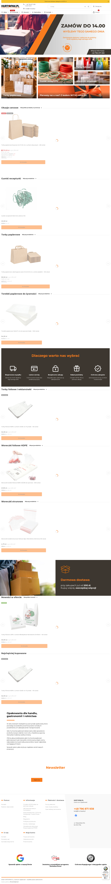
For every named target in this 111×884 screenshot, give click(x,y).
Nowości (26, 12)
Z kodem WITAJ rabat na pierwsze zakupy (30, 805)
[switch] (105, 878)
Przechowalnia (27, 841)
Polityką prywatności (61, 785)
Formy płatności (50, 804)
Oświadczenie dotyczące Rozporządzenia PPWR (30, 827)
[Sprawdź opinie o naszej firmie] (20, 861)
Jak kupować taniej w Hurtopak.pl (29, 809)
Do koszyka (23, 162)
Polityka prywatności (29, 821)
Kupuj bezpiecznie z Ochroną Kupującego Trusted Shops (32, 813)
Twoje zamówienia (28, 837)
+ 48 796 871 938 (30, 4)
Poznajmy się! (5, 839)
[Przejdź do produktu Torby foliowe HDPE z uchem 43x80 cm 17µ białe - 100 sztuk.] (21, 409)
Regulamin (48, 784)
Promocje (15, 12)
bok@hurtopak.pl (30, 8)
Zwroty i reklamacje (29, 824)
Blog (24, 816)
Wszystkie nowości (29, 597)
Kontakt (48, 12)
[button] (108, 1)
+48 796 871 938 (84, 808)
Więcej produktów (28, 178)
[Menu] (108, 867)
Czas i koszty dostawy (51, 807)
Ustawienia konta (28, 839)
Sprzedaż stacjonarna (7, 841)
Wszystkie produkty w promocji (30, 107)
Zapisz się (37, 780)
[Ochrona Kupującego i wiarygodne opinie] (90, 861)
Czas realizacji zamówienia (53, 809)
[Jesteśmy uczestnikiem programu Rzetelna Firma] (55, 861)
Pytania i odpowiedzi (7, 807)
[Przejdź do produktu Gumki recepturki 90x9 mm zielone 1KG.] (21, 198)
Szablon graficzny (9, 881)
